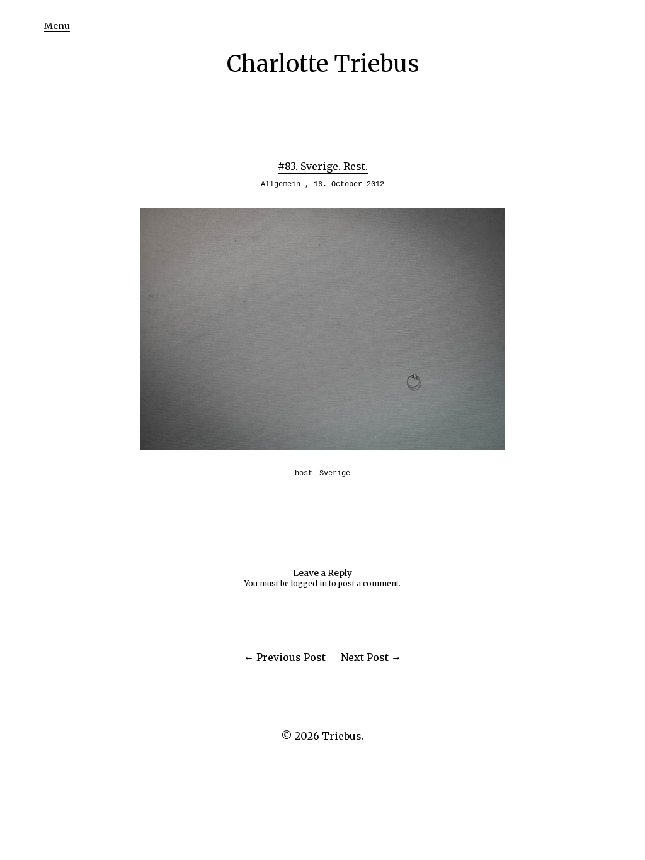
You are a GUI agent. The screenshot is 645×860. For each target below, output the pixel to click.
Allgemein (280, 184)
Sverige (334, 473)
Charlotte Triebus (323, 64)
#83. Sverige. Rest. (323, 166)
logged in (309, 583)
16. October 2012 (349, 184)
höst (303, 473)
